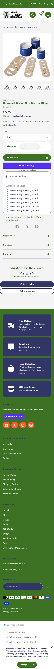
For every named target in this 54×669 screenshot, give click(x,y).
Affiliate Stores (32, 390)
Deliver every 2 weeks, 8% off (22, 637)
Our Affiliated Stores (12, 453)
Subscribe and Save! (16, 632)
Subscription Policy (12, 488)
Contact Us (8, 448)
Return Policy (9, 479)
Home (5, 27)
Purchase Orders (10, 538)
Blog (5, 515)
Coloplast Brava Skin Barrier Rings (24, 27)
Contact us (23, 347)
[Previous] (6, 3)
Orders (6, 533)
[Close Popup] (51, 647)
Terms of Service (10, 493)
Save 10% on (13, 4)
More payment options (27, 170)
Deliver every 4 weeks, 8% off (22, 642)
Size (5, 131)
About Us (7, 444)
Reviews (6, 458)
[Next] (47, 3)
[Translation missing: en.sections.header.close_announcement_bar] (52, 3)
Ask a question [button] (27, 291)
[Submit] (47, 586)
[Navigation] (48, 15)
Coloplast (7, 107)
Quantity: (12, 146)
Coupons (7, 519)
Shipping (7, 116)
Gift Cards (8, 529)
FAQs (5, 524)
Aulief (20, 4)
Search (6, 510)
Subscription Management (15, 547)
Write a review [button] (27, 284)
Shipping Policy (10, 484)
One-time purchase (15, 624)
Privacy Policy (9, 474)
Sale (5, 543)
